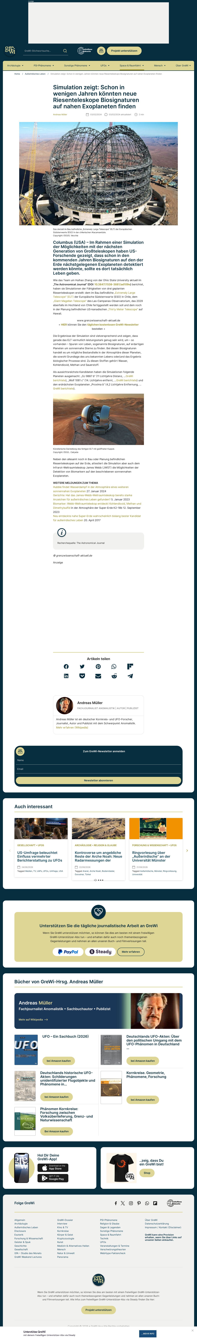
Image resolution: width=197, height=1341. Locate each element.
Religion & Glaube (105, 845)
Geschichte (20, 1245)
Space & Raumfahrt (130, 65)
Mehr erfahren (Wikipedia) (72, 727)
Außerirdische (146, 871)
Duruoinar (79, 874)
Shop (147, 1172)
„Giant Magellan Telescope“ (70, 300)
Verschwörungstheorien (113, 1249)
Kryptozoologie (65, 1238)
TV (34, 871)
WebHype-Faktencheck (112, 1253)
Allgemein (19, 1220)
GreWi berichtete (126, 380)
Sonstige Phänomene (75, 65)
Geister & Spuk (22, 1242)
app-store (52, 1168)
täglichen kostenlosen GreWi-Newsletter (113, 324)
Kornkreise (63, 1231)
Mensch (158, 65)
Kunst (60, 1242)
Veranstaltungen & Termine (114, 1245)
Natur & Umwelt (66, 1253)
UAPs (39, 871)
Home (17, 74)
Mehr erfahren (131, 951)
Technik (104, 1238)
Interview (62, 1223)
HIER (64, 324)
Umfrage (53, 871)
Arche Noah (95, 871)
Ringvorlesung (169, 871)
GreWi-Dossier (65, 1220)
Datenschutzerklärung (157, 1223)
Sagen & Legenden (110, 1227)
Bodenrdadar (108, 871)
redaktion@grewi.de (101, 51)
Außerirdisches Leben (35, 74)
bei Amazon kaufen (59, 1060)
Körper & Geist (65, 1234)
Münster (158, 871)
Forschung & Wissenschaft (150, 845)
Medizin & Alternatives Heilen (73, 1245)
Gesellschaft (26, 845)
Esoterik (18, 1234)
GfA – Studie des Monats (27, 1253)
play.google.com (52, 1178)
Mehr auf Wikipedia (31, 1019)
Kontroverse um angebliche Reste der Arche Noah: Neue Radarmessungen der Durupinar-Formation (98, 858)
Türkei (88, 874)
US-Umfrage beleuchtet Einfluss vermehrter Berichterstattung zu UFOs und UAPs (39, 858)
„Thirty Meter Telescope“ (123, 309)
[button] (66, 666)
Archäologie (13, 65)
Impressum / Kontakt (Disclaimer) (163, 1227)
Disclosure (20, 1231)
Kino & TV (62, 1227)
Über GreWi (182, 65)
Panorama (62, 1256)
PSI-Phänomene (42, 65)
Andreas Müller (60, 114)
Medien (28, 871)
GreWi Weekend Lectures (28, 1256)
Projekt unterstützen (124, 50)
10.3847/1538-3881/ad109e (112, 284)
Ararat (86, 871)
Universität (137, 874)
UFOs (103, 65)
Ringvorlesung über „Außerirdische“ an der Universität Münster (151, 856)
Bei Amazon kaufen (57, 1131)
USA (61, 871)
